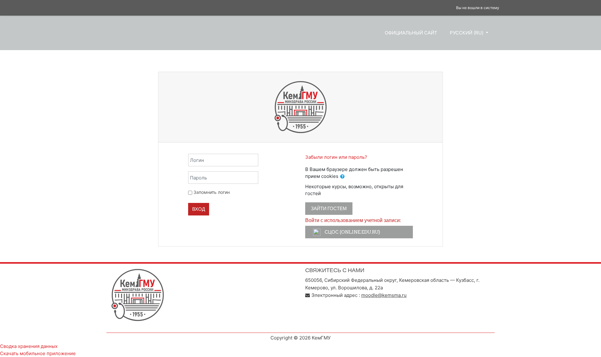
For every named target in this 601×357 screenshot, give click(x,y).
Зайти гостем (329, 208)
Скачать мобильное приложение (38, 353)
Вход (198, 209)
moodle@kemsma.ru (384, 295)
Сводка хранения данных (29, 346)
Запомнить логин (211, 192)
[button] (342, 177)
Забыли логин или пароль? (336, 157)
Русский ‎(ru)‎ (467, 33)
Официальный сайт (411, 33)
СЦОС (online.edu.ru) (352, 232)
